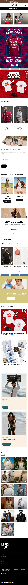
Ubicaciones (3, 556)
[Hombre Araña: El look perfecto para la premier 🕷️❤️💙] (14, 321)
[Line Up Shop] (14, 5)
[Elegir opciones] (11, 121)
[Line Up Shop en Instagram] (4, 573)
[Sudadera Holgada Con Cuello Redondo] (20, 256)
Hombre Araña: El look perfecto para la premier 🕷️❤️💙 (13, 333)
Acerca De (3, 554)
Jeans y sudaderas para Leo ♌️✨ (12, 364)
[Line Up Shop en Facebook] (2, 573)
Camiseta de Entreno (7, 266)
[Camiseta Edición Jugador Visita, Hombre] (20, 114)
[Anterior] (2, 1)
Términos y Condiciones (14, 233)
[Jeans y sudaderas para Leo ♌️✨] (14, 353)
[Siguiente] (26, 1)
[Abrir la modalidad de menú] (2, 5)
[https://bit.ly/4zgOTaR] (14, 47)
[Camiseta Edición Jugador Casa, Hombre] (7, 114)
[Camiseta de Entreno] (7, 256)
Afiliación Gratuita (4, 561)
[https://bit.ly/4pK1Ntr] (14, 84)
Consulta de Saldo (4, 563)
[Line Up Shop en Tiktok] (6, 573)
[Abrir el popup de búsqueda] (23, 5)
